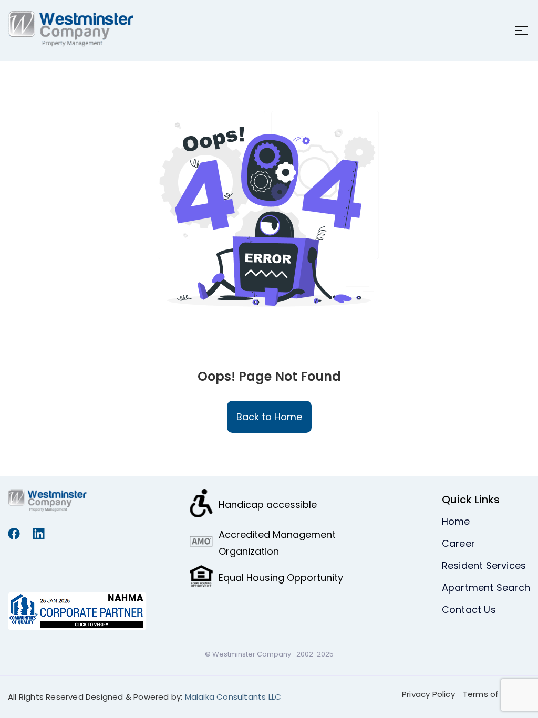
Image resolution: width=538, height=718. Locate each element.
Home (456, 521)
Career (458, 543)
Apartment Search (486, 587)
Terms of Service (496, 694)
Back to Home (269, 416)
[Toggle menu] (518, 30)
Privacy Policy (428, 694)
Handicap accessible (268, 504)
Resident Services (484, 565)
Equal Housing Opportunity (281, 577)
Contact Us (469, 609)
